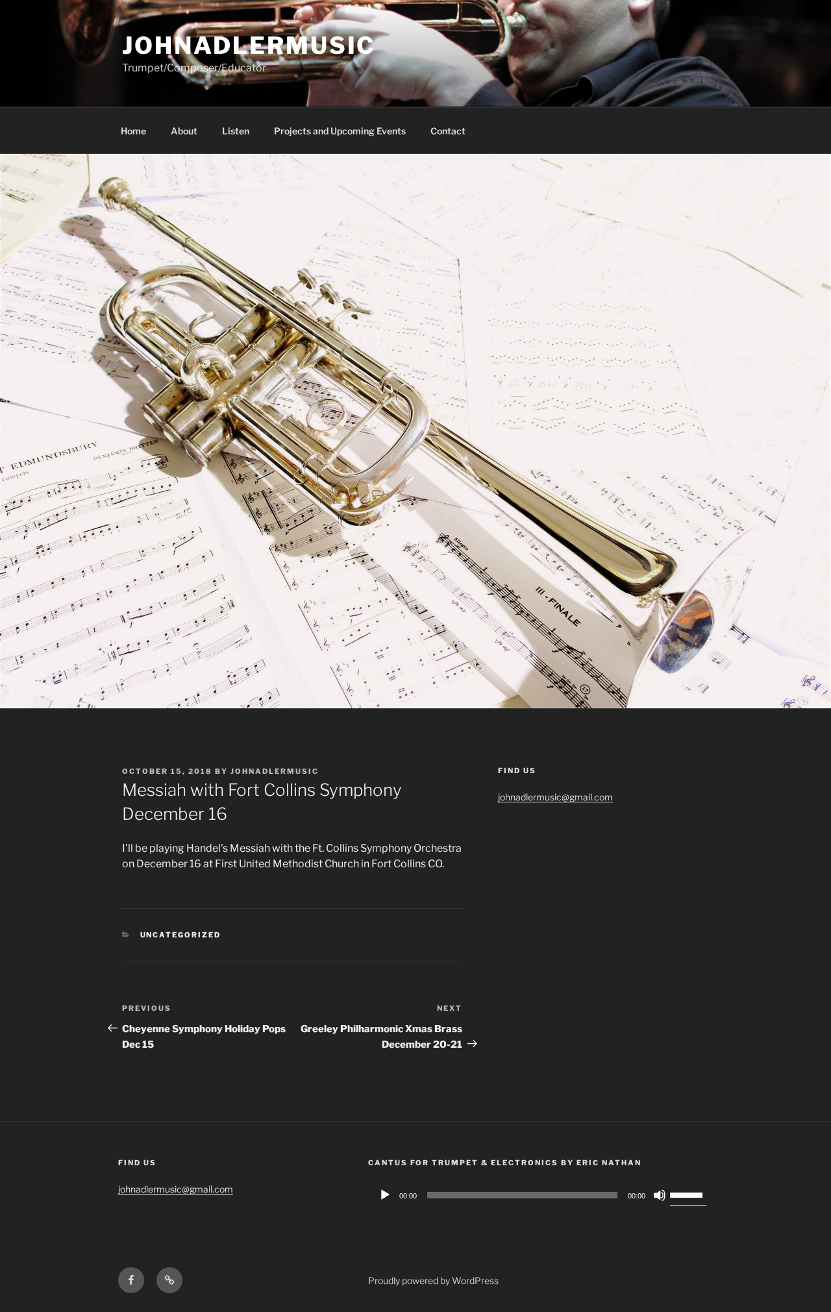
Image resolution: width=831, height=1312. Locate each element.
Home (133, 130)
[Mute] (659, 1195)
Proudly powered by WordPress (433, 1280)
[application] (540, 1195)
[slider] (688, 1194)
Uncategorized (180, 934)
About (184, 130)
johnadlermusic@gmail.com (555, 796)
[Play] (384, 1195)
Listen (235, 130)
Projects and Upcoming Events (340, 130)
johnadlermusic (248, 45)
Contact (447, 130)
